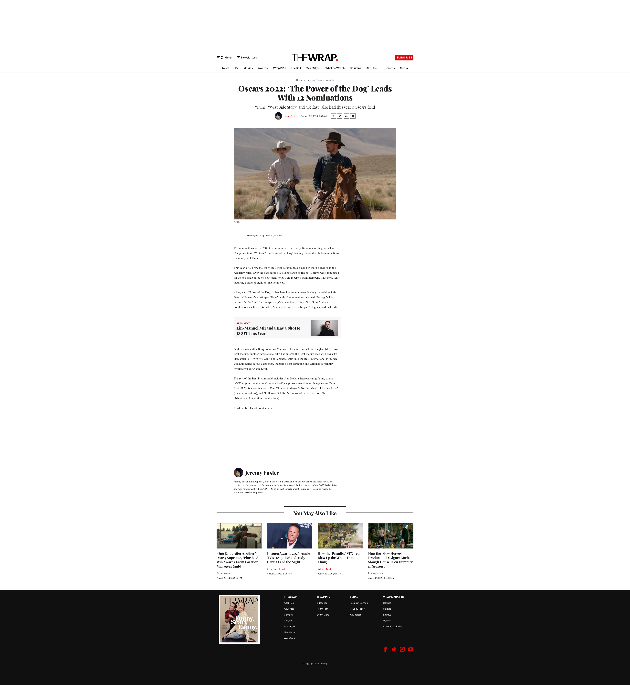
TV (236, 68)
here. (273, 408)
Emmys (387, 614)
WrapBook (289, 638)
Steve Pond (224, 573)
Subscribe (404, 57)
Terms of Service (359, 602)
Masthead (289, 626)
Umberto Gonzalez (278, 569)
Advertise (289, 608)
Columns (355, 68)
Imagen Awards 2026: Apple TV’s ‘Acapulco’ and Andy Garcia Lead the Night (288, 557)
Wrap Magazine (394, 596)
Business (389, 68)
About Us (289, 602)
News (225, 68)
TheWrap (290, 596)
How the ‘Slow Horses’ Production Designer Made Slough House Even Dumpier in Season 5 (390, 559)
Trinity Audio (264, 235)
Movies (248, 68)
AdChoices (355, 614)
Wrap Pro (323, 596)
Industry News (314, 80)
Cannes (387, 602)
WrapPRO (279, 68)
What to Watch (335, 68)
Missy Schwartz (378, 573)
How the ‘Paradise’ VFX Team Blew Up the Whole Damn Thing (340, 557)
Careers (288, 620)
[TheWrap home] (315, 57)
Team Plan (322, 608)
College (387, 608)
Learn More (323, 614)
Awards (263, 68)
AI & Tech (372, 68)
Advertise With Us (392, 626)
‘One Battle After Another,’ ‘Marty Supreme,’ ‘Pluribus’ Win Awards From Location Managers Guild (237, 559)
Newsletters (249, 57)
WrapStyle (313, 68)
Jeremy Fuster (290, 116)
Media (404, 68)
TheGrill (296, 68)
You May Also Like (315, 512)
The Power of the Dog (279, 253)
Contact (288, 614)
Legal (354, 596)
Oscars (387, 620)
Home (299, 80)
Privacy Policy (357, 608)
